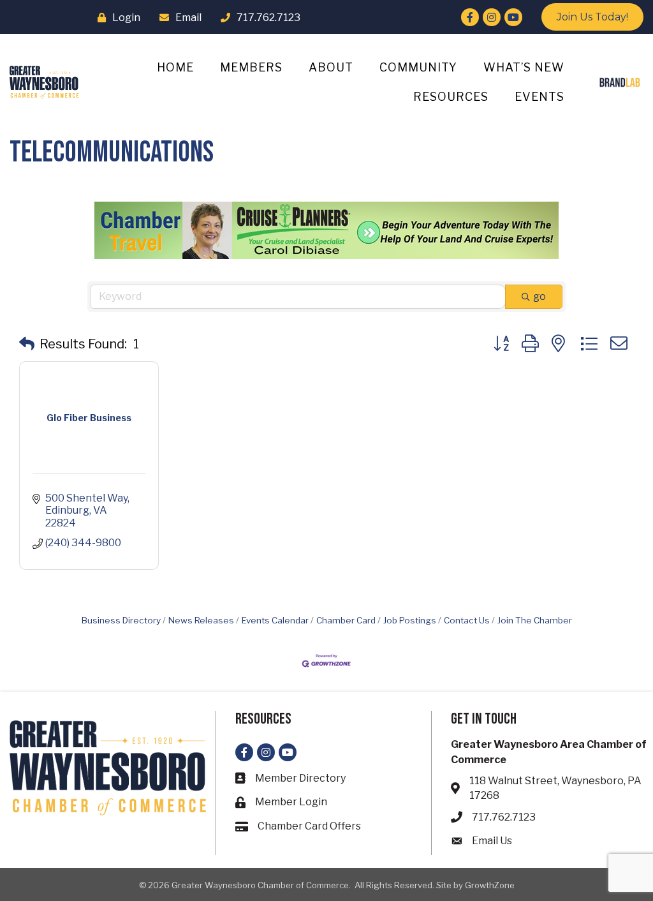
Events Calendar (275, 620)
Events (539, 96)
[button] (26, 343)
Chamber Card (346, 620)
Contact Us (467, 620)
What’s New (523, 67)
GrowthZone (490, 885)
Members (251, 67)
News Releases (201, 620)
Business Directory (121, 620)
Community (418, 67)
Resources (450, 96)
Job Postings (409, 620)
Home (175, 67)
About (331, 67)
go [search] (539, 296)
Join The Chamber (534, 620)
